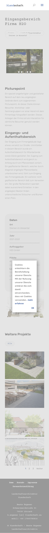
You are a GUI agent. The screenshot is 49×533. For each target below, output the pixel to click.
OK (32, 308)
